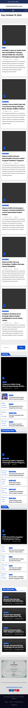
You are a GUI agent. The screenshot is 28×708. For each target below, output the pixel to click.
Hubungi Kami (14, 704)
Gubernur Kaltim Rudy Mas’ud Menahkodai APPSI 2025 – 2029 (13, 386)
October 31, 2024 (7, 59)
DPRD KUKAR (6, 612)
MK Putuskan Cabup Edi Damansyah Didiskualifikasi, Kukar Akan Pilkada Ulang (16, 425)
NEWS (8, 458)
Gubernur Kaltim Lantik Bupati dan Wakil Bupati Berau (15, 502)
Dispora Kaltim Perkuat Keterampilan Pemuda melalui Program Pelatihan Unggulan (13, 158)
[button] (23, 10)
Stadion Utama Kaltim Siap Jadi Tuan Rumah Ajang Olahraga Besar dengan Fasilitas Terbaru (13, 106)
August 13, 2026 (8, 649)
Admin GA (16, 59)
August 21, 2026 (8, 603)
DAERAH (4, 458)
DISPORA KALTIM (5, 101)
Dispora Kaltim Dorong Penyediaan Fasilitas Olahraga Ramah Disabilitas (13, 264)
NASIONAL (11, 395)
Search (21, 347)
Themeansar (13, 698)
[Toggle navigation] (13, 10)
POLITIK (4, 47)
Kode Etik (11, 701)
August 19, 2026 (8, 618)
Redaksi (6, 701)
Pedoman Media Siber (19, 701)
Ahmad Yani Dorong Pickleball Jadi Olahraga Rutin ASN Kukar (12, 601)
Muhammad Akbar (16, 541)
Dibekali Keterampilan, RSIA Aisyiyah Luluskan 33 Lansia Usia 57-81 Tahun (13, 631)
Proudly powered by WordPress (10, 696)
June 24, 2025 (6, 464)
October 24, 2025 (7, 388)
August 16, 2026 (8, 634)
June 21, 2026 (6, 541)
